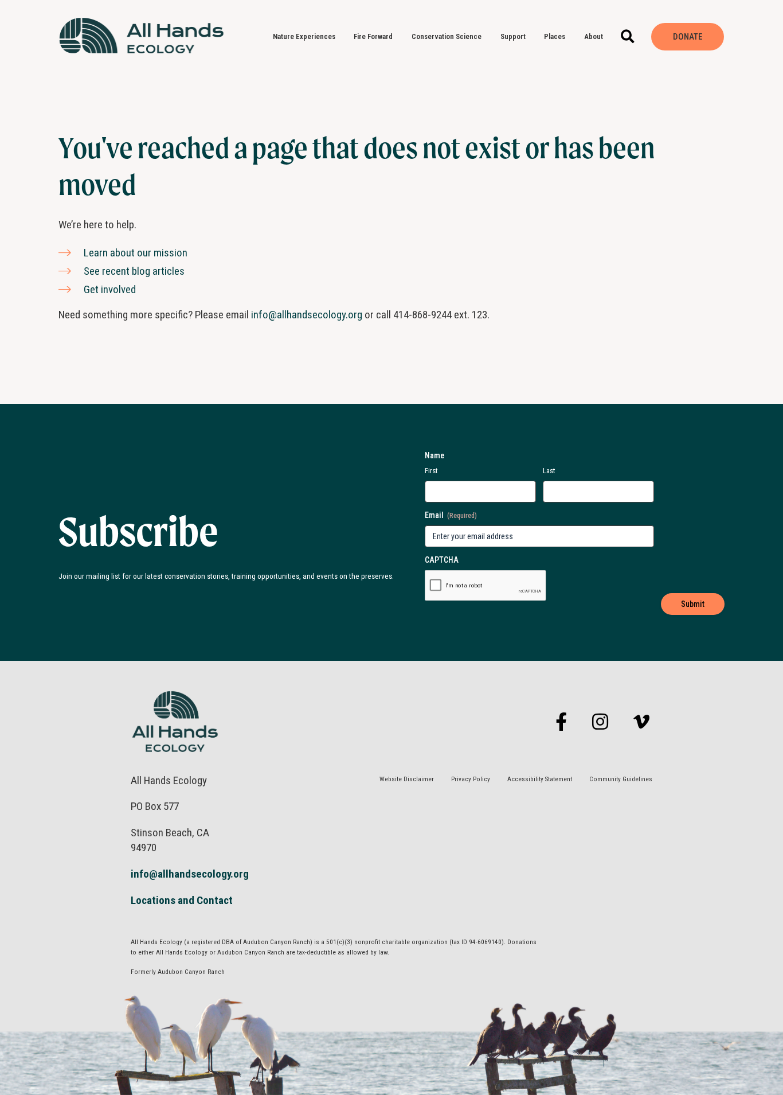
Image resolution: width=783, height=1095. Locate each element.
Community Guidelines (620, 779)
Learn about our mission (135, 252)
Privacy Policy (470, 779)
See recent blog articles (134, 271)
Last (549, 470)
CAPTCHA (442, 559)
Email (451, 515)
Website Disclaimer (406, 779)
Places (554, 36)
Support (513, 36)
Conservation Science (446, 36)
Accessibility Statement (539, 779)
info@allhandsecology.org (306, 314)
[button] (627, 37)
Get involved (110, 289)
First (431, 470)
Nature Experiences (304, 36)
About (593, 36)
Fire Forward (373, 36)
